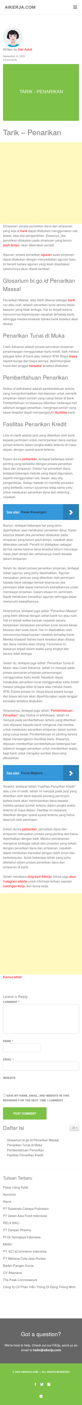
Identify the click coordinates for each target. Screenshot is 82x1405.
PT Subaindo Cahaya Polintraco (26, 1208)
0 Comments (10, 59)
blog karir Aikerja (40, 876)
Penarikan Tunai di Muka (24, 1145)
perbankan (29, 459)
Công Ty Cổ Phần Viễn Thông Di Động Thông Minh (39, 1287)
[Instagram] (48, 1384)
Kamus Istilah (12, 977)
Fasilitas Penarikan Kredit (25, 1155)
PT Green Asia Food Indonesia (25, 1215)
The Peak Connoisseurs (20, 1279)
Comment (11, 1001)
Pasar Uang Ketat (15, 1187)
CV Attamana (12, 1272)
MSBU (7, 1244)
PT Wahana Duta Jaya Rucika (24, 1258)
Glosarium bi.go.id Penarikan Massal (33, 1140)
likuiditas (61, 412)
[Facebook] (35, 1384)
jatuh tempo (11, 245)
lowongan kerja (14, 886)
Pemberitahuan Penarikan (25, 1150)
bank (23, 231)
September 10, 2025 (14, 56)
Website (9, 1077)
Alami (7, 1201)
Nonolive (9, 1194)
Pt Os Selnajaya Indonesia (22, 1237)
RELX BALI (11, 1223)
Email (8, 1059)
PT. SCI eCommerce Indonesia (25, 1251)
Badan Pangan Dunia (18, 1265)
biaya (73, 356)
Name (8, 1041)
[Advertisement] (41, 183)
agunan (46, 254)
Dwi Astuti (25, 49)
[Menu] (75, 7)
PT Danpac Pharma (17, 1230)
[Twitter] (42, 1384)
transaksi (35, 365)
